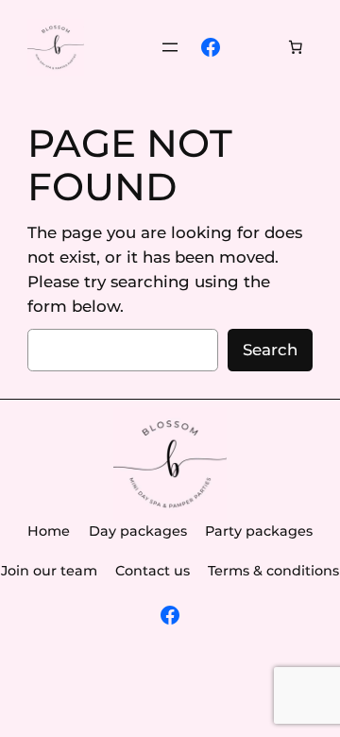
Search (270, 349)
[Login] (254, 47)
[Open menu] (170, 47)
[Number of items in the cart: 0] (296, 47)
